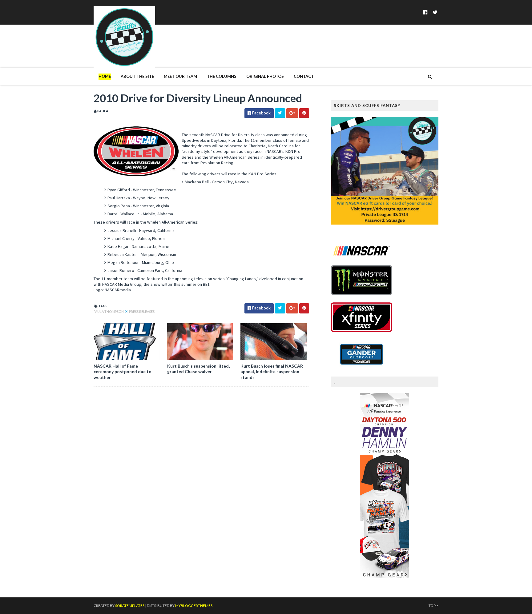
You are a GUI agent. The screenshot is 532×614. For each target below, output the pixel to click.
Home (105, 76)
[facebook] (425, 12)
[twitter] (435, 12)
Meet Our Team (180, 76)
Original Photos (265, 76)
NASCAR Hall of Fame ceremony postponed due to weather (122, 371)
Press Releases (142, 311)
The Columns (221, 76)
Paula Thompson (109, 311)
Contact (304, 76)
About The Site (137, 76)
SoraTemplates (129, 605)
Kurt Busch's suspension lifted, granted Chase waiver (198, 368)
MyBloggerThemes (193, 605)
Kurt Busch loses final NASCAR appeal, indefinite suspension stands (271, 371)
